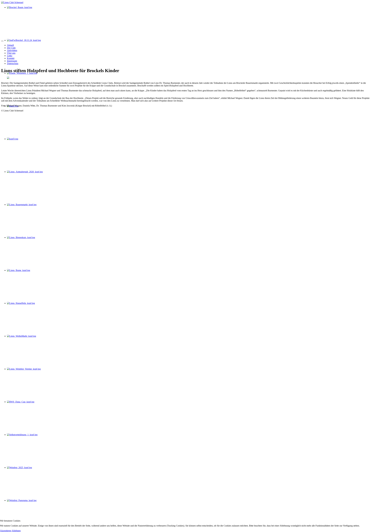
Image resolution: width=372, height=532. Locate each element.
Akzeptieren (5, 530)
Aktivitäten (12, 50)
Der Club (11, 48)
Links (9, 55)
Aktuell (10, 45)
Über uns (11, 53)
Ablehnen (16, 530)
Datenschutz (12, 63)
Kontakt (10, 58)
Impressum (12, 61)
